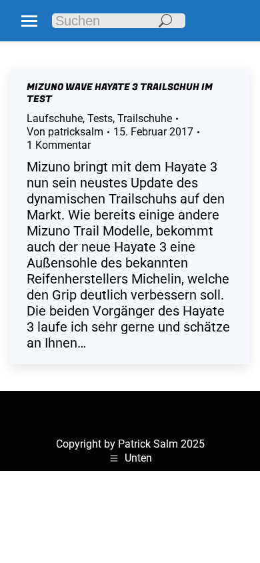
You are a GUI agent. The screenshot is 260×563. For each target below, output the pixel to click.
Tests (100, 118)
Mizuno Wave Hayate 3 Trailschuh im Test (120, 93)
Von (65, 131)
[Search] (165, 21)
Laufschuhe (55, 118)
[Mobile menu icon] (29, 21)
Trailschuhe (144, 118)
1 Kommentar (59, 145)
